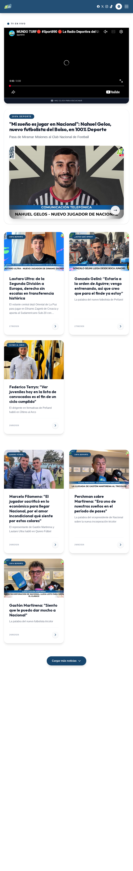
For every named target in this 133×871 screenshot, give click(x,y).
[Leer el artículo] (115, 210)
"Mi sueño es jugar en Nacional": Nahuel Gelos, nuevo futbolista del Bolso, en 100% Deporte (60, 126)
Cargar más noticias (64, 660)
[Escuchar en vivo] (118, 6)
